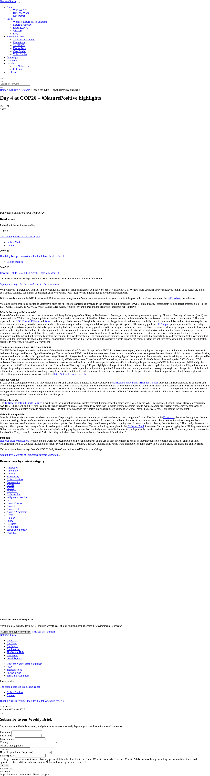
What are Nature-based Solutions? (24, 663)
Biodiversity (13, 476)
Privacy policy (14, 672)
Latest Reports (20, 27)
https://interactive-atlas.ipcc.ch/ (70, 374)
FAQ (15, 33)
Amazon (11, 473)
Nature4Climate (8, 1)
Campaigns (12, 57)
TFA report (163, 324)
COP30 (10, 488)
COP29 (10, 485)
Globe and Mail (135, 426)
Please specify (7, 755)
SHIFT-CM (19, 45)
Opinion (11, 245)
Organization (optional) (12, 745)
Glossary (17, 30)
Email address (7, 739)
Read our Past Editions (43, 631)
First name (5, 732)
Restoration (12, 526)
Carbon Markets (15, 242)
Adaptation (12, 467)
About (10, 7)
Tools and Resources (24, 39)
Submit (4, 765)
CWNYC (12, 491)
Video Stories (20, 54)
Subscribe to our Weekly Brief (15, 632)
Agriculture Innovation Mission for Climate (135, 382)
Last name (5, 735)
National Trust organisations (14, 440)
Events (10, 63)
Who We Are (20, 10)
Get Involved (13, 72)
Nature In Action (15, 36)
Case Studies (19, 51)
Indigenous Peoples (17, 497)
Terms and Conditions (18, 675)
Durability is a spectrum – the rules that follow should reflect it (32, 256)
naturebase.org (14, 669)
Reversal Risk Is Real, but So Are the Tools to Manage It (29, 273)
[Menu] (18, 2)
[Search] (1, 78)
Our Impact (19, 15)
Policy (10, 520)
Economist (168, 417)
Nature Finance (14, 503)
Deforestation (14, 494)
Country (4, 742)
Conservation (13, 482)
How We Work (21, 12)
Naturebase (19, 42)
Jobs (9, 500)
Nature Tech (19, 48)
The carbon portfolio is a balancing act (20, 236)
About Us (12, 640)
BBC (18, 321)
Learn (10, 18)
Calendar (17, 69)
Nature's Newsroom (17, 512)
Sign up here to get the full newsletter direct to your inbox (29, 284)
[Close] (1, 81)
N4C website (174, 298)
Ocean (10, 515)
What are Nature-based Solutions (30, 21)
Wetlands (11, 532)
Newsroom (12, 60)
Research (11, 523)
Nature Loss (13, 506)
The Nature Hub (21, 66)
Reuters (48, 321)
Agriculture (12, 470)
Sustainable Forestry (17, 529)
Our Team (12, 643)
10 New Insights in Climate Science (23, 403)
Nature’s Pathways (22, 24)
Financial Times (30, 321)
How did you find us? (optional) (16, 752)
